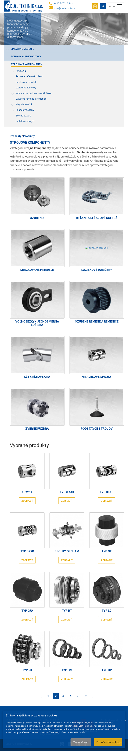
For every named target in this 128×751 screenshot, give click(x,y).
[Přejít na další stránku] (92, 695)
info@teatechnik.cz (64, 8)
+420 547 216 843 (63, 3)
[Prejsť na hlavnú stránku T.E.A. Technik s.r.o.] (23, 6)
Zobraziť (27, 501)
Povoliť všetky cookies (108, 742)
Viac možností (80, 742)
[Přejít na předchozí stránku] (41, 695)
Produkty (15, 136)
